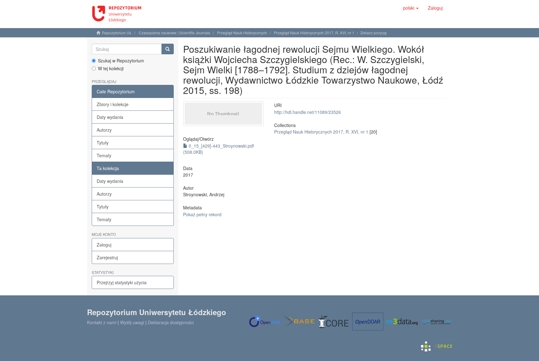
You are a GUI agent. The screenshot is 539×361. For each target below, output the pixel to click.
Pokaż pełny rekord (202, 214)
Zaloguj (104, 244)
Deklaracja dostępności (171, 322)
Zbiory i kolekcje (113, 104)
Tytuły (103, 142)
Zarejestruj (107, 257)
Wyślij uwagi (132, 322)
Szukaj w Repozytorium (121, 60)
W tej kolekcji (111, 68)
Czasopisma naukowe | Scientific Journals (174, 32)
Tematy (104, 155)
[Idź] (167, 49)
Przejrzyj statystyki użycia (122, 282)
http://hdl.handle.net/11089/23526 (307, 112)
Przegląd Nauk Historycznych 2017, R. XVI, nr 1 (314, 32)
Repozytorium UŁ (117, 32)
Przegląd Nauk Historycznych (242, 32)
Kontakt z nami (101, 322)
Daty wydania (110, 117)
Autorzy (104, 130)
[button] (410, 8)
